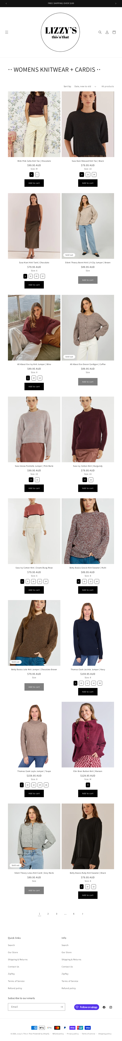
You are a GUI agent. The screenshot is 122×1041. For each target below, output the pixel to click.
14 (94, 174)
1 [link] (39, 913)
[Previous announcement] (6, 3)
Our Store (13, 952)
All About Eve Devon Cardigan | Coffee (88, 364)
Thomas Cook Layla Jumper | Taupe (34, 771)
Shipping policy (105, 1034)
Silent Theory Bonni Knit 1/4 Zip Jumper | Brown (87, 262)
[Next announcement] (115, 3)
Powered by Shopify (41, 1034)
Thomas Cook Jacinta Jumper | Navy (88, 669)
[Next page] (82, 913)
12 (88, 174)
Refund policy (15, 988)
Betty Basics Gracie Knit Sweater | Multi (88, 568)
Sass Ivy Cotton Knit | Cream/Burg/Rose (34, 568)
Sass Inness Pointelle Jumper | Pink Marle (34, 466)
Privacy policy (73, 1034)
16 (100, 683)
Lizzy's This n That (25, 1034)
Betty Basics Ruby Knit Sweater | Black (88, 873)
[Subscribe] (61, 1007)
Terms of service (88, 1034)
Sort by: (67, 86)
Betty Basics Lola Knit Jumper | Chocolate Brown (34, 669)
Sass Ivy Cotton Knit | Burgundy (88, 466)
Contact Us (13, 966)
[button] (6, 32)
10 (82, 174)
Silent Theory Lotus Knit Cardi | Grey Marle (34, 873)
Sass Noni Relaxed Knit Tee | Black (88, 161)
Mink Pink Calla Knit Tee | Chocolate (34, 161)
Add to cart (34, 183)
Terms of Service (16, 981)
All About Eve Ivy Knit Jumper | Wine (34, 364)
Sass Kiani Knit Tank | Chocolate (34, 262)
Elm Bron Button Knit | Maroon (87, 771)
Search (11, 945)
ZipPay (11, 973)
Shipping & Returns (18, 959)
